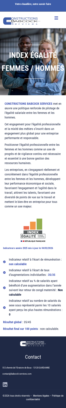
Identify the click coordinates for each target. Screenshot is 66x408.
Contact (33, 357)
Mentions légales (41, 395)
